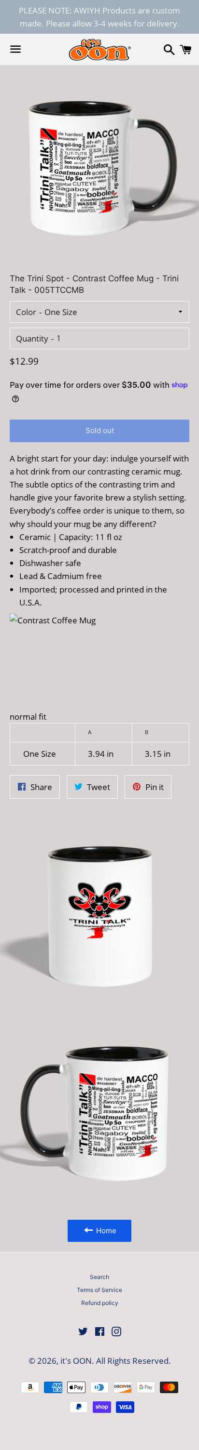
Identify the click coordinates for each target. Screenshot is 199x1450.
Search (99, 1276)
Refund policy (99, 1302)
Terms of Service (99, 1289)
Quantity (32, 338)
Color (26, 311)
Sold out (99, 430)
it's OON (76, 1360)
